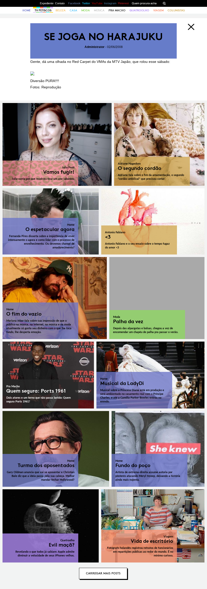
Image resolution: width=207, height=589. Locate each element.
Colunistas (176, 10)
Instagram (110, 3)
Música (99, 10)
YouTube (97, 3)
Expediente (47, 3)
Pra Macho (117, 10)
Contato (60, 3)
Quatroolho (139, 10)
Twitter (86, 3)
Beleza (61, 10)
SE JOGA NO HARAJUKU (103, 37)
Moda (85, 10)
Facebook (74, 3)
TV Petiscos (43, 10)
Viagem (158, 10)
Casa (73, 10)
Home (26, 10)
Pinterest (123, 3)
